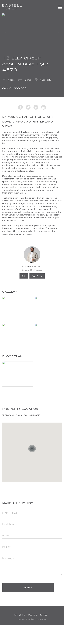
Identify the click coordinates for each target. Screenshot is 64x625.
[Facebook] (20, 107)
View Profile (37, 276)
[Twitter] (28, 107)
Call (23, 276)
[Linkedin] (43, 107)
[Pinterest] (35, 107)
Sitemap (43, 615)
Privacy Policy (19, 615)
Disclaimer (32, 615)
